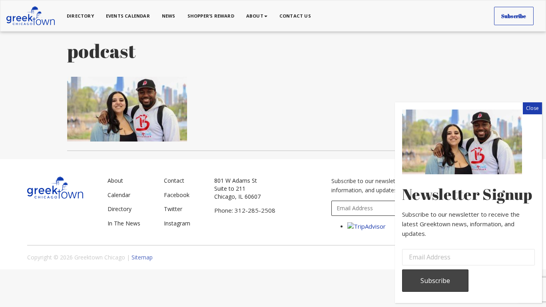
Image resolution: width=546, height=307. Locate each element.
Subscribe (513, 16)
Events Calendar (128, 16)
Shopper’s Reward (210, 16)
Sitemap (142, 257)
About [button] (254, 16)
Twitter (173, 209)
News (168, 16)
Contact (174, 180)
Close (532, 108)
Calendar (119, 195)
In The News (124, 223)
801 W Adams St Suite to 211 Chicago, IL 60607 (237, 188)
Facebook (176, 195)
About (115, 180)
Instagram (177, 223)
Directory (80, 16)
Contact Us (295, 16)
